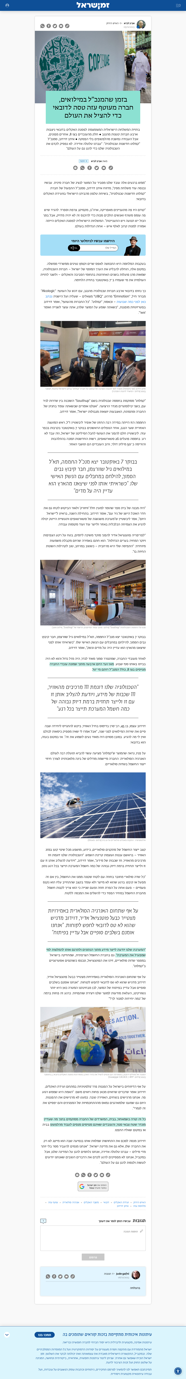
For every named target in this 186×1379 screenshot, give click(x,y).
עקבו (82, 161)
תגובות (107, 1274)
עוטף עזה (53, 1202)
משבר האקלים (91, 1202)
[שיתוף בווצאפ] (43, 26)
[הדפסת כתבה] (75, 168)
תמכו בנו (44, 1334)
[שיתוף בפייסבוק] (49, 26)
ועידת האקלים (121, 1202)
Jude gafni (122, 1274)
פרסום (93, 1257)
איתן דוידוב (123, 1206)
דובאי (106, 1202)
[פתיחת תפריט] (7, 5)
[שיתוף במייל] (61, 26)
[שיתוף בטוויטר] (55, 26)
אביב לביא (129, 23)
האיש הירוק (112, 23)
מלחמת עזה (139, 1206)
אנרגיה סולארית (70, 1202)
